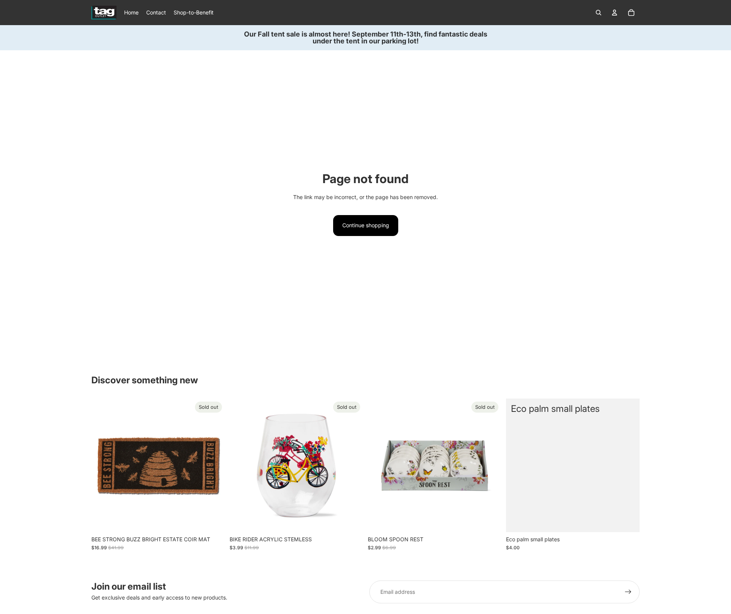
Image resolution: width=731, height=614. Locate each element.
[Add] (628, 520)
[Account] (614, 12)
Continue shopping (365, 225)
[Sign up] (628, 592)
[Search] (598, 12)
